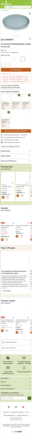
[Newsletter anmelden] (29, 398)
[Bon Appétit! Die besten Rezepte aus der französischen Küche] (15, 260)
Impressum (6, 412)
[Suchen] (6, 7)
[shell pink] (13, 59)
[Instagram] (8, 407)
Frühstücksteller (5, 10)
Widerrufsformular (22, 415)
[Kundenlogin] (26, 3)
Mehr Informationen (11, 342)
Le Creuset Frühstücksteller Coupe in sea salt (6, 104)
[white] (3, 59)
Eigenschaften (5, 156)
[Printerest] (23, 407)
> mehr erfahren (6, 291)
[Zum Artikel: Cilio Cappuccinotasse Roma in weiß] (22, 177)
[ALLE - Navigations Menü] (1, 7)
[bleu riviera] (27, 59)
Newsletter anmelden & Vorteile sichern (12, 395)
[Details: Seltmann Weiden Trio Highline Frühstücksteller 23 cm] (3, 317)
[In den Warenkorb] (3, 197)
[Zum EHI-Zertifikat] (2, 142)
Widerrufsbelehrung (9, 415)
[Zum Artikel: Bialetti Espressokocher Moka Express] (8, 218)
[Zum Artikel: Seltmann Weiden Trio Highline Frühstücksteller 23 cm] (8, 313)
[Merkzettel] (21, 3)
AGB (27, 412)
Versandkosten (14, 52)
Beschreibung (5, 151)
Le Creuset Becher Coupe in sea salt (25, 104)
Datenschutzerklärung (17, 412)
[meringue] (8, 59)
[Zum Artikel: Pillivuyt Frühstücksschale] (8, 177)
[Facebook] (16, 407)
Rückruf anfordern (11, 348)
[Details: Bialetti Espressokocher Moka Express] (3, 223)
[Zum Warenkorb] (30, 3)
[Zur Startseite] (6, 3)
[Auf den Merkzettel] (30, 39)
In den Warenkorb (16, 70)
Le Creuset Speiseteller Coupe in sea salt (16, 104)
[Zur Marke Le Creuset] (7, 40)
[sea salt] (23, 59)
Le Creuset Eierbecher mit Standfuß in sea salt (5, 121)
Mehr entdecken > (6, 169)
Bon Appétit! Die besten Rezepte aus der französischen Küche (14, 272)
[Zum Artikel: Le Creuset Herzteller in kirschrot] (23, 218)
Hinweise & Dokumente (8, 161)
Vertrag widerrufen (16, 419)
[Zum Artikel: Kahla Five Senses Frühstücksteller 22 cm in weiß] (23, 313)
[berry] (18, 59)
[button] (29, 13)
